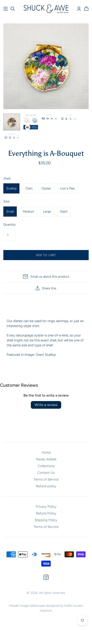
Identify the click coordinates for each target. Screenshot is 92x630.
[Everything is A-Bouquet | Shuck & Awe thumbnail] (11, 122)
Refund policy (46, 486)
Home (46, 452)
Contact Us (46, 473)
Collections (46, 466)
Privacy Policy (46, 507)
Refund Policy (46, 513)
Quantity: (9, 224)
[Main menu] (5, 9)
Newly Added (46, 459)
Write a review (46, 405)
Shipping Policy (46, 520)
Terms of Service (46, 479)
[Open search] (12, 9)
